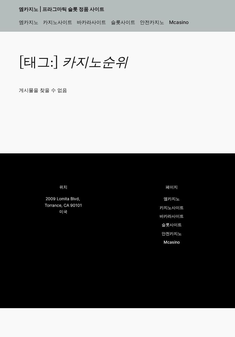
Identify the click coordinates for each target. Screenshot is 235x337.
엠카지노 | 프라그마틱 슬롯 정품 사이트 (61, 9)
